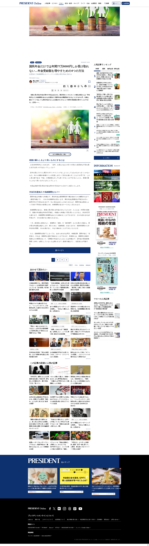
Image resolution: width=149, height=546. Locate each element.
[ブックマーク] (89, 82)
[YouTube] (80, 508)
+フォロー (43, 80)
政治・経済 (68, 3)
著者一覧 (37, 519)
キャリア (76, 3)
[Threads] (69, 508)
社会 (88, 3)
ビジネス (54, 3)
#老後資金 (38, 62)
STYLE (57, 527)
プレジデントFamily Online (83, 527)
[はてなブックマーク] (59, 508)
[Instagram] (64, 508)
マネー (61, 3)
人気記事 (47, 3)
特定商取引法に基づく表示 (87, 519)
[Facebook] (50, 508)
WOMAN (44, 527)
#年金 (32, 62)
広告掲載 (99, 519)
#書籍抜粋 (88, 265)
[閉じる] (148, 545)
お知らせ (30, 519)
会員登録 (126, 3)
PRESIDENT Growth (33, 527)
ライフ (83, 3)
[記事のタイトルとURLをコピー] (82, 86)
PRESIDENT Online (34, 78)
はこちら (106, 247)
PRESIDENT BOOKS (67, 527)
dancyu (51, 527)
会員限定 (94, 3)
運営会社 (106, 519)
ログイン (117, 3)
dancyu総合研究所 (46, 535)
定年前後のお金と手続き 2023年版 (52, 107)
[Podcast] (74, 508)
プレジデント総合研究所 (33, 535)
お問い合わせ (114, 519)
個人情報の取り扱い (72, 519)
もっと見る (106, 158)
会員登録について (60, 519)
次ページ (66, 90)
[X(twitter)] (54, 508)
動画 (99, 3)
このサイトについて (47, 519)
